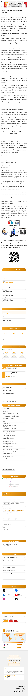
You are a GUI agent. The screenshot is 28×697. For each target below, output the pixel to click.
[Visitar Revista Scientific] (14, 257)
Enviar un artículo (8, 469)
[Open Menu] (1, 1)
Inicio (3, 6)
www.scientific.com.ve (14, 262)
